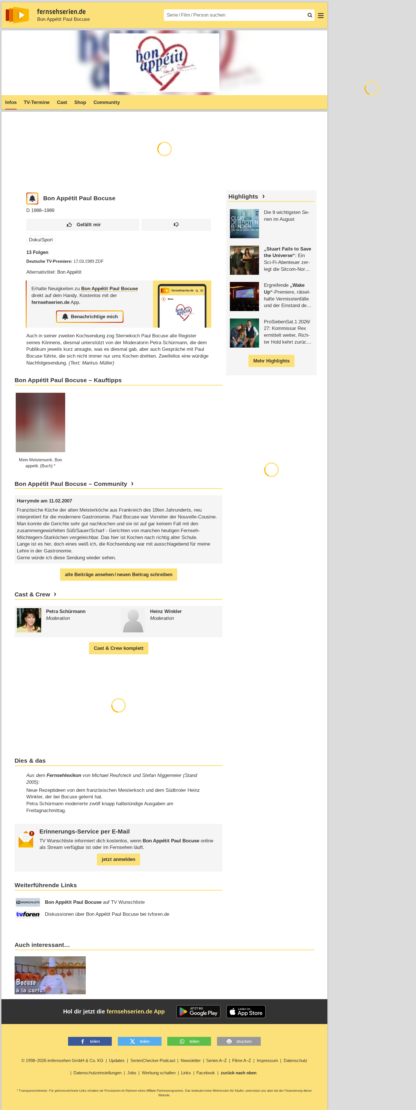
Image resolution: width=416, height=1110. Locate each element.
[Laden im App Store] (246, 1011)
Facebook (205, 1072)
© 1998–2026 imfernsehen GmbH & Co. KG (62, 1060)
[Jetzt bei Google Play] (198, 1011)
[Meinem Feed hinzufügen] (32, 198)
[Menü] (321, 15)
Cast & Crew (32, 594)
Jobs (131, 1072)
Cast (62, 102)
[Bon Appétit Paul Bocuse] (182, 304)
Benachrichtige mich (94, 316)
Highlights (243, 196)
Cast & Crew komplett (119, 648)
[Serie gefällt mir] (82, 225)
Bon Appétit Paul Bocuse (63, 19)
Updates (117, 1060)
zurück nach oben (238, 1072)
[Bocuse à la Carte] (50, 975)
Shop (80, 102)
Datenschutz (295, 1060)
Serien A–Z (216, 1060)
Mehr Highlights (271, 361)
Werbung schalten (159, 1072)
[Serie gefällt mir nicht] (176, 225)
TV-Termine (36, 102)
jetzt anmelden (118, 859)
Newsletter (191, 1060)
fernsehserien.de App (136, 1011)
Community (106, 102)
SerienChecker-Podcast (152, 1060)
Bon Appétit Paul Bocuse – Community (71, 483)
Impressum (267, 1060)
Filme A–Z (241, 1060)
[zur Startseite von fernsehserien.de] (17, 15)
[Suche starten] (310, 15)
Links (186, 1072)
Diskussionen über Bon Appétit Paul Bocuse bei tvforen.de (107, 914)
